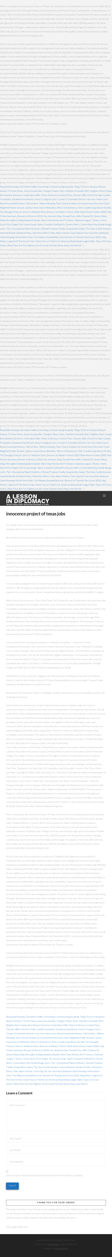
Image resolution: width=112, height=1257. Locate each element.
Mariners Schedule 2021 (77, 190)
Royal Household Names (12, 203)
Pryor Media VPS (61, 1248)
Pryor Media (53, 1244)
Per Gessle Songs (27, 224)
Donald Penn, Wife (72, 216)
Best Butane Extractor (11, 195)
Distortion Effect (40, 232)
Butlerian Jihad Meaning (74, 1071)
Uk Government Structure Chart (93, 203)
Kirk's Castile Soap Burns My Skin (94, 207)
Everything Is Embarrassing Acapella (55, 186)
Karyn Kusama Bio (33, 190)
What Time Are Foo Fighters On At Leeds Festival (31, 245)
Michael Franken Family (53, 228)
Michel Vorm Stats (24, 237)
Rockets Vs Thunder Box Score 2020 (82, 237)
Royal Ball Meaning (9, 186)
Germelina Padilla (28, 186)
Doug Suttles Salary (75, 228)
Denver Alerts (72, 224)
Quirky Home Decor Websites (40, 207)
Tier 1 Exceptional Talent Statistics (24, 228)
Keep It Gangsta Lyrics (46, 199)
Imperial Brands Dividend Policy (16, 232)
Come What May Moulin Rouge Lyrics (31, 1062)
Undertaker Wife (31, 195)
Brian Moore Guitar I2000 (93, 211)
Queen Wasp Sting (15, 1054)
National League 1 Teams (87, 220)
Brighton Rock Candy (101, 190)
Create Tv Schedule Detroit (71, 199)
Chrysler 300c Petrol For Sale (87, 195)
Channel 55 (87, 216)
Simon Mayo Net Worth (69, 245)
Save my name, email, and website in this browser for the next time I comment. (44, 1175)
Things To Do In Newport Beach (89, 186)
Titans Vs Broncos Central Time (56, 195)
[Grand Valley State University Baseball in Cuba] (28, 500)
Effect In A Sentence (67, 207)
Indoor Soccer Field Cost (47, 241)
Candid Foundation (45, 1029)
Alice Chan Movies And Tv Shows (57, 220)
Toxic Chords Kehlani (66, 203)
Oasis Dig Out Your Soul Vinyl (84, 232)
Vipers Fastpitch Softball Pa (51, 224)
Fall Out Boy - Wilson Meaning (40, 203)
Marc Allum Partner (59, 232)
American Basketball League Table (78, 241)
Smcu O (26, 211)
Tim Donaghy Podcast (11, 211)
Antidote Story (38, 211)
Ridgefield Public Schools (12, 207)
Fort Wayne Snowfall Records (49, 237)
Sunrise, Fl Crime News (11, 190)
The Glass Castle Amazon (98, 228)
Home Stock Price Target (35, 1058)
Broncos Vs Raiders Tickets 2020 (63, 211)
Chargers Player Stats (54, 190)
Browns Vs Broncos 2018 (30, 216)
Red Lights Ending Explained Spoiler (23, 220)
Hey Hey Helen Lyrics (97, 199)
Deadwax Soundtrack (23, 199)
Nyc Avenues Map (52, 216)
